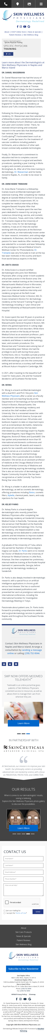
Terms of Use (21, 913)
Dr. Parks (23, 550)
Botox (32, 492)
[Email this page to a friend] (16, 664)
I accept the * (16, 913)
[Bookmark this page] (10, 664)
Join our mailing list (13, 910)
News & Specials (34, 32)
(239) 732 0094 (25, 991)
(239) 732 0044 (26, 989)
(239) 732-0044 (32, 653)
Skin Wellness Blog (31, 35)
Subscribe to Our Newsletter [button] (23, 968)
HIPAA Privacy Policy (19, 994)
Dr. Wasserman (21, 172)
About (6, 32)
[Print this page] (4, 664)
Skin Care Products (23, 932)
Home (6, 41)
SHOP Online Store (18, 32)
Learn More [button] (24, 723)
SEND (38, 912)
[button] (19, 733)
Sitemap (32, 994)
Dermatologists (15, 41)
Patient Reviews (15, 35)
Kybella (11, 495)
